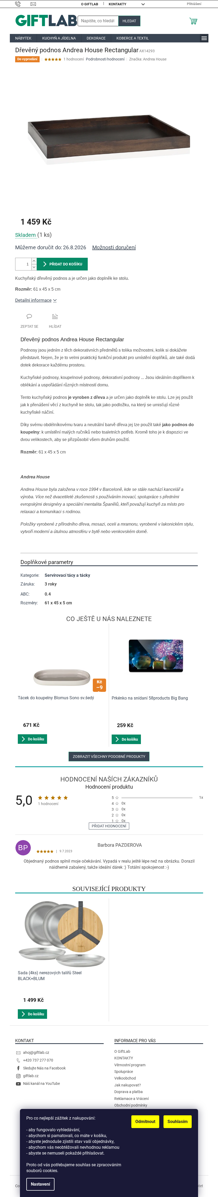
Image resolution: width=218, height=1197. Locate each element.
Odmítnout (145, 1121)
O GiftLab (89, 4)
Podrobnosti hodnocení (105, 59)
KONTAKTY (117, 4)
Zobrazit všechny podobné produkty (109, 756)
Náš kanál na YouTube (41, 1083)
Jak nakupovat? (127, 1085)
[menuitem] (23, 38)
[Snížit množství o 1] (34, 267)
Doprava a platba (128, 1092)
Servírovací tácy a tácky (67, 575)
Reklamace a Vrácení (131, 1098)
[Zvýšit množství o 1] (34, 261)
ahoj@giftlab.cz (36, 1052)
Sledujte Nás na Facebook (44, 1068)
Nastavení (40, 1184)
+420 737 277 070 (38, 1060)
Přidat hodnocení (109, 826)
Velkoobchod (125, 1078)
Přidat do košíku (65, 264)
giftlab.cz (31, 1076)
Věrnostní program (129, 1065)
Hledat (129, 21)
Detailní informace (33, 300)
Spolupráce (123, 1071)
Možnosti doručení (114, 247)
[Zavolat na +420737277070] (23, 4)
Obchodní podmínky (130, 1105)
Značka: (147, 59)
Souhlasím (177, 1121)
